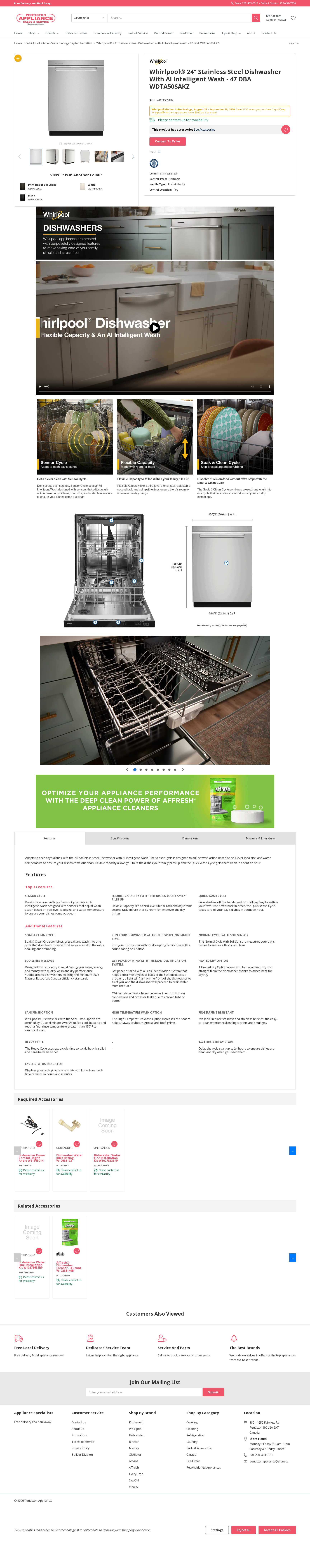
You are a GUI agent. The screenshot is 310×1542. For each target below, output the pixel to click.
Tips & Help (229, 33)
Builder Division (82, 1455)
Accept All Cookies (277, 1530)
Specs (120, 838)
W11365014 (25, 1165)
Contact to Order (167, 141)
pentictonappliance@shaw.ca (269, 1461)
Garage (191, 1455)
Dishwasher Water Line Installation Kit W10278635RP (107, 1158)
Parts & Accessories (199, 1448)
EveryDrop (136, 1474)
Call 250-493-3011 (261, 1455)
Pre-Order (193, 1461)
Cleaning (192, 1429)
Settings (217, 1530)
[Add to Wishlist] (285, 129)
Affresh (134, 1467)
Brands (50, 33)
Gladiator (135, 1455)
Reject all (243, 1530)
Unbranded (136, 1435)
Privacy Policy (81, 1448)
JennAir (134, 1442)
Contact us (79, 1422)
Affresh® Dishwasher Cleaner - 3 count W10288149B (68, 1266)
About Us (78, 1429)
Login (269, 19)
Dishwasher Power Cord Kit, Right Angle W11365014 (32, 1158)
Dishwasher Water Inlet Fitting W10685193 (69, 1158)
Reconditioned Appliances (203, 1467)
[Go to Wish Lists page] (293, 17)
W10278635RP (101, 1165)
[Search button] (256, 18)
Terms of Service (83, 1442)
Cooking (192, 1422)
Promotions (80, 1435)
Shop (32, 33)
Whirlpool (135, 1429)
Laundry (192, 1442)
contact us (177, 120)
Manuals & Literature (260, 838)
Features (50, 838)
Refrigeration (195, 1435)
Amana (133, 1461)
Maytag (134, 1448)
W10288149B (63, 1275)
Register (281, 19)
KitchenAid (136, 1422)
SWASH (134, 1480)
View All (134, 1487)
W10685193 (62, 1165)
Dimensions (190, 838)
